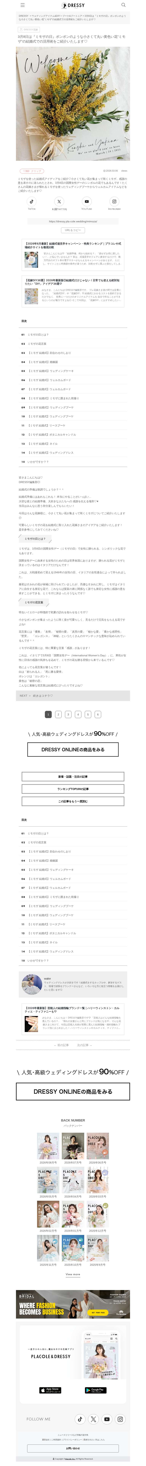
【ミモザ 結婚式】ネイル (43, 443)
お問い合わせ (73, 1448)
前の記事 (61, 1045)
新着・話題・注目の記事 (73, 776)
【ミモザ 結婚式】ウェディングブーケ (51, 407)
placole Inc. (70, 1459)
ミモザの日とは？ (38, 334)
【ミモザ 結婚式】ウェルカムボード (49, 380)
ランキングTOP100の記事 (73, 788)
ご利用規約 (56, 1440)
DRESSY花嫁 (31, 29)
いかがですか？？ (38, 461)
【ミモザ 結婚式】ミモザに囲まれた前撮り (53, 398)
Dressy (73, 5)
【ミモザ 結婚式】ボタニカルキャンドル (51, 434)
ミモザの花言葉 (37, 343)
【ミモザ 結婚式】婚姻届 (43, 362)
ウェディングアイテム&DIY (46, 16)
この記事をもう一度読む (73, 801)
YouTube (87, 209)
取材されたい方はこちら (94, 1440)
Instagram (114, 209)
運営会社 (46, 1440)
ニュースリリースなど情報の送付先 (73, 1435)
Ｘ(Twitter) (59, 209)
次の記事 (84, 1045)
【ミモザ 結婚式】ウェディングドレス (51, 452)
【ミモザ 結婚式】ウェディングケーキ (51, 370)
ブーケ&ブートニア (72, 16)
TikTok (32, 209)
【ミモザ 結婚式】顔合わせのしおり (49, 352)
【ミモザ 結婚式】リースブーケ (46, 425)
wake (47, 978)
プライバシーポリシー (72, 1440)
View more (73, 1274)
